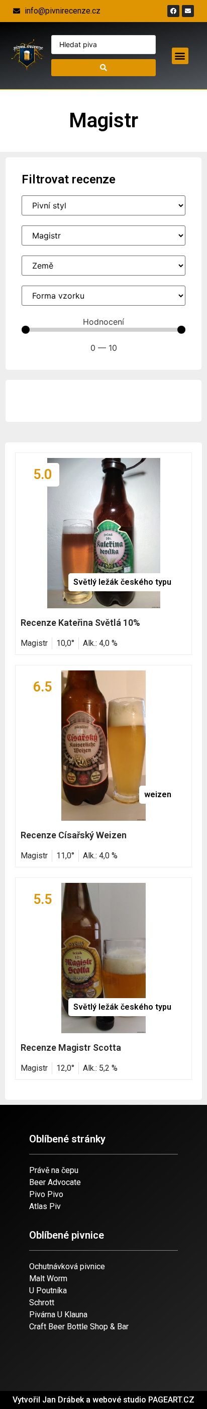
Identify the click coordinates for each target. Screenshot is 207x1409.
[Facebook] (173, 11)
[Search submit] (103, 67)
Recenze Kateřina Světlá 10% (80, 622)
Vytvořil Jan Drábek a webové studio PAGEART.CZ (103, 1399)
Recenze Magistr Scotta (71, 1047)
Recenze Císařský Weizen (74, 835)
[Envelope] (188, 11)
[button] (180, 56)
